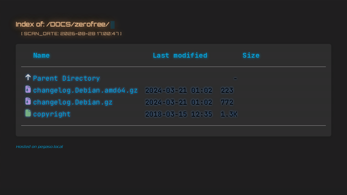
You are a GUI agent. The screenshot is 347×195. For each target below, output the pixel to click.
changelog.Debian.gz (73, 102)
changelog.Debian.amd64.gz (85, 90)
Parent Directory (66, 78)
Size (251, 55)
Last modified (180, 55)
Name (41, 55)
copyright (52, 114)
